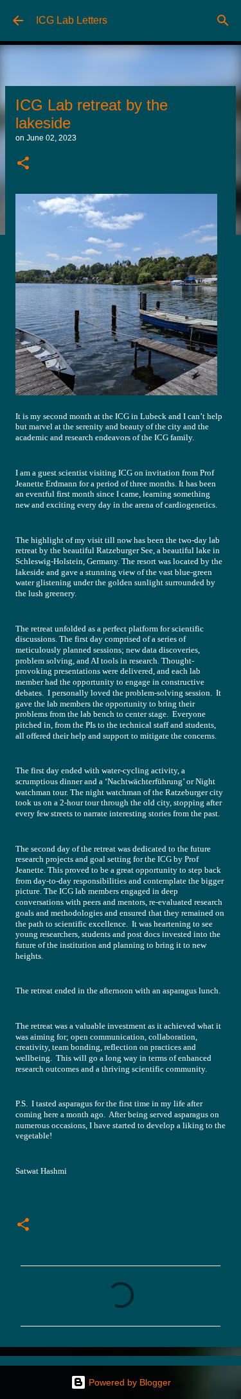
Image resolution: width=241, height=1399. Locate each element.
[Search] (223, 20)
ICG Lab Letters (71, 20)
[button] (23, 164)
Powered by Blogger (128, 1382)
